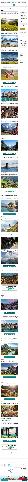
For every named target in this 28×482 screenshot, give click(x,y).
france (21, 57)
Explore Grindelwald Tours (9, 377)
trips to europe (10, 452)
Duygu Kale (4, 8)
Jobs (4, 465)
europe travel (3, 452)
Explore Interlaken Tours (9, 356)
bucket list (21, 56)
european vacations (14, 452)
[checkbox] (23, 27)
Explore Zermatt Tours (9, 312)
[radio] (23, 26)
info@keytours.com (24, 464)
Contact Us (2, 465)
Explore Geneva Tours (5, 418)
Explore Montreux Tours (9, 398)
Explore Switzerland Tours (9, 82)
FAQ (1, 464)
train (7, 452)
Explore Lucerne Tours (9, 334)
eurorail (6, 452)
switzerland (2, 453)
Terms (4, 466)
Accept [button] (14, 4)
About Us (5, 464)
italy (21, 54)
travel (21, 53)
